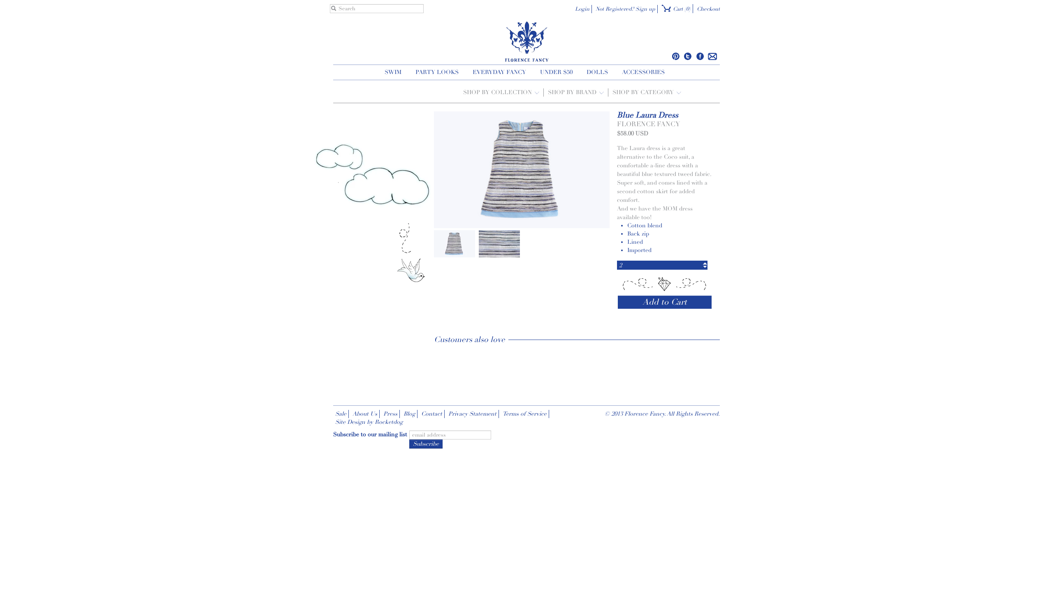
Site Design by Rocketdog (369, 422)
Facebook (700, 56)
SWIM (393, 72)
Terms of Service (525, 413)
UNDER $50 (556, 72)
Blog (409, 413)
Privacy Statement (472, 413)
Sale (340, 413)
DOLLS (597, 72)
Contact (431, 413)
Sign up (645, 9)
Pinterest (676, 56)
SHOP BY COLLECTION (498, 92)
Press (390, 413)
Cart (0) (681, 9)
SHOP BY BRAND (573, 92)
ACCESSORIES (643, 72)
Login (582, 9)
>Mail (712, 56)
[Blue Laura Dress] (454, 243)
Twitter (688, 56)
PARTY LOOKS (437, 72)
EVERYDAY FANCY (499, 72)
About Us (365, 413)
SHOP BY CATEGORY (643, 92)
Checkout (708, 9)
